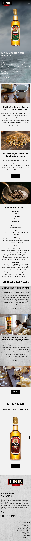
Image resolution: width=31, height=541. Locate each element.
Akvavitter (26, 525)
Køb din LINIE (26, 532)
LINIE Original (26, 527)
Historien (27, 534)
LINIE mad (27, 535)
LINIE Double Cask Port (23, 530)
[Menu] (29, 3)
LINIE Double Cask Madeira (22, 528)
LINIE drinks (26, 537)
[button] (6, 78)
